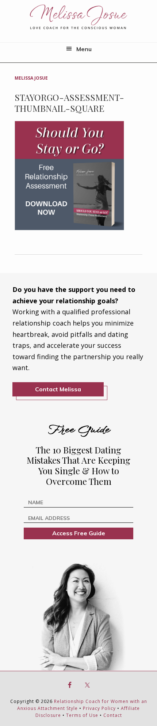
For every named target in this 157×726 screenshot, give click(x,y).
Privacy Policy (99, 708)
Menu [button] (84, 49)
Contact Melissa (58, 389)
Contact (112, 715)
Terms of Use (82, 715)
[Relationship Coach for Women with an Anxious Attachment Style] (78, 16)
